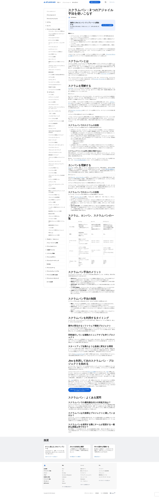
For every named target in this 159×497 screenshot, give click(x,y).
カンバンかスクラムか (79, 354)
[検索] (105, 2)
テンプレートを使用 (107, 25)
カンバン (70, 167)
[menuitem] (75, 2)
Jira (107, 371)
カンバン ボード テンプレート (78, 177)
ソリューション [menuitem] (65, 2)
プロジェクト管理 (91, 371)
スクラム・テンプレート (76, 110)
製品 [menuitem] (58, 2)
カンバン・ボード (79, 196)
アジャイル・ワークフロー (99, 79)
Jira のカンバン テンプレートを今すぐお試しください (79, 389)
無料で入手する (94, 2)
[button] (75, 2)
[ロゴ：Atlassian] (49, 2)
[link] (112, 2)
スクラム (70, 88)
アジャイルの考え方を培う (80, 160)
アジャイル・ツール (105, 73)
